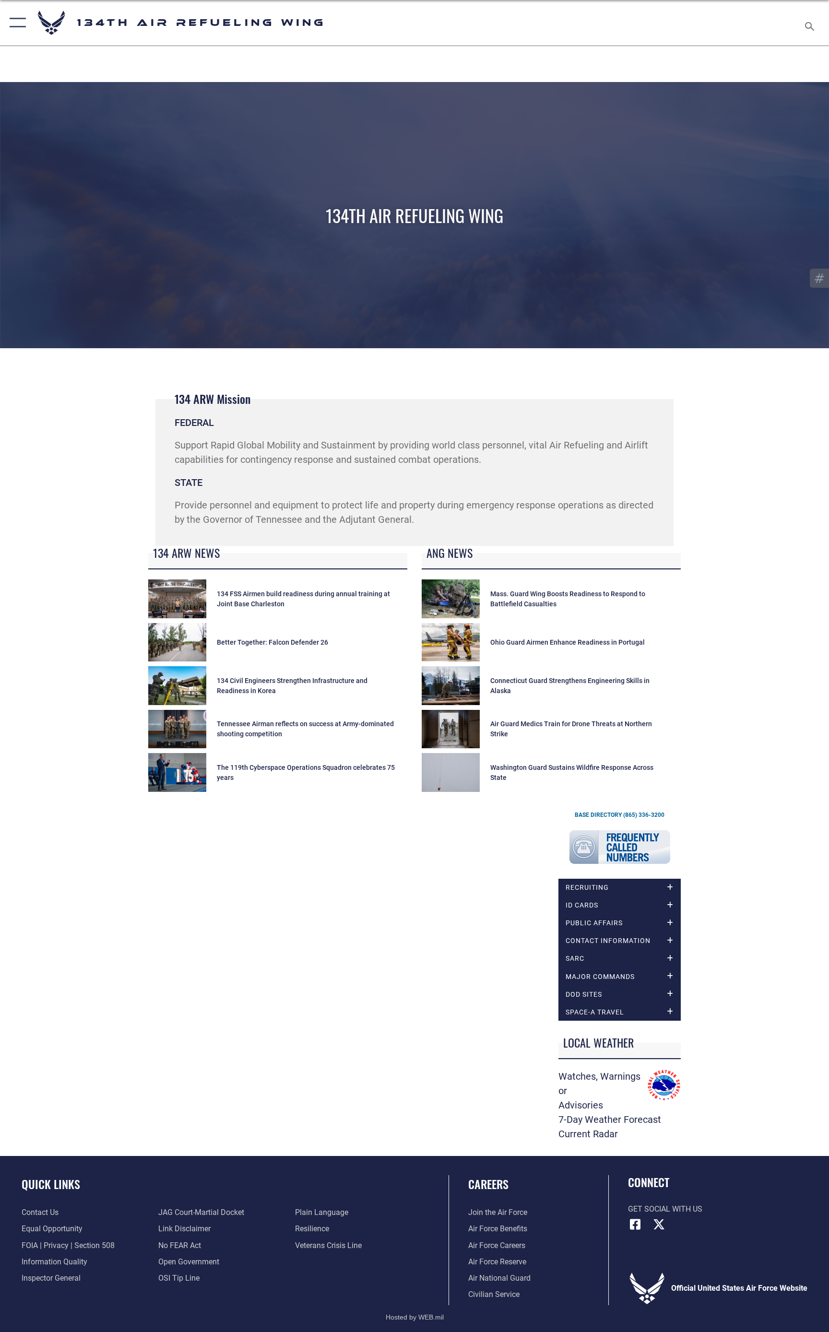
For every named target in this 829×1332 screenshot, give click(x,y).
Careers (488, 1183)
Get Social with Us (665, 1209)
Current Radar (588, 1134)
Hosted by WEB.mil (415, 1317)
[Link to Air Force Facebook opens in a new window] (635, 1224)
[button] (15, 23)
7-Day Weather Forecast (609, 1119)
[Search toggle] (810, 23)
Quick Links (51, 1183)
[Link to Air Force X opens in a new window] (659, 1224)
